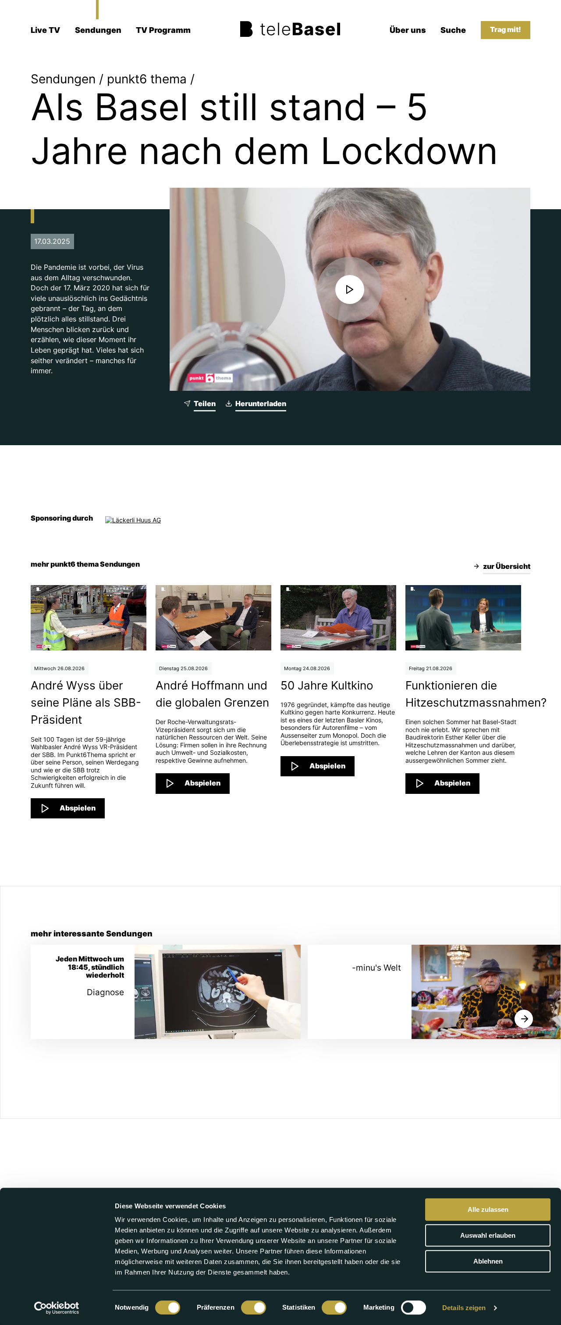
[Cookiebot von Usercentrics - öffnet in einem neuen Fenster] (56, 1307)
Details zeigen (464, 1307)
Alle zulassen (488, 1209)
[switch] (253, 1307)
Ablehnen (488, 1261)
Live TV (45, 30)
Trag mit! (505, 29)
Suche (453, 30)
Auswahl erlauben (487, 1235)
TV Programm (163, 30)
